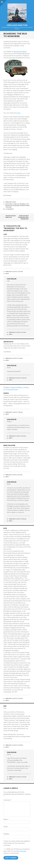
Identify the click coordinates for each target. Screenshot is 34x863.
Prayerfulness (24, 205)
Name (6, 819)
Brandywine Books (20, 51)
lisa (5, 234)
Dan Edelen (11, 279)
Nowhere (16, 205)
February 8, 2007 (10, 202)
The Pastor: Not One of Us (10, 216)
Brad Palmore (9, 445)
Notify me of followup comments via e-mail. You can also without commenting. (16, 851)
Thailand (8, 207)
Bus (6, 204)
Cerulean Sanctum (17, 25)
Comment (7, 800)
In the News (21, 204)
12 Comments (9, 209)
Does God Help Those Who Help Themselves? (23, 217)
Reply (7, 273)
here (18, 113)
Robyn (6, 393)
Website (6, 834)
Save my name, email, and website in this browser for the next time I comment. (16, 843)
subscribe (23, 851)
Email (5, 826)
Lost (27, 204)
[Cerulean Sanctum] (17, 12)
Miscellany (9, 205)
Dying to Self (12, 204)
